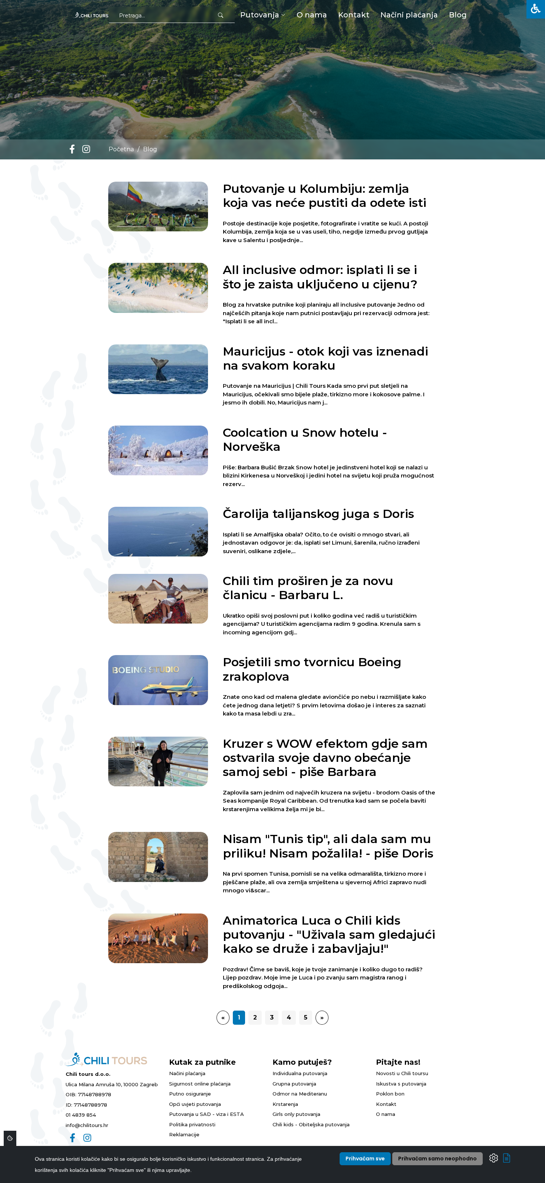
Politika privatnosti (192, 1124)
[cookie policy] (506, 1160)
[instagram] (86, 149)
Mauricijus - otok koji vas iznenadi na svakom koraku (325, 358)
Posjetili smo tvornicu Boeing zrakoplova (312, 669)
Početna (121, 149)
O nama (385, 1114)
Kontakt (386, 1104)
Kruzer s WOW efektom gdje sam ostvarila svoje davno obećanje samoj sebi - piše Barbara (325, 757)
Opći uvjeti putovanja (195, 1104)
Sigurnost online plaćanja (200, 1084)
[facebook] (72, 149)
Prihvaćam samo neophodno (437, 1158)
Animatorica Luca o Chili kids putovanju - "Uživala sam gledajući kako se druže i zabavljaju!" (329, 934)
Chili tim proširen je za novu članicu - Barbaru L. (308, 588)
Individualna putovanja (299, 1073)
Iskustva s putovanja (401, 1084)
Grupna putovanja (294, 1084)
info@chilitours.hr (87, 1125)
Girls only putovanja (296, 1114)
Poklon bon (390, 1094)
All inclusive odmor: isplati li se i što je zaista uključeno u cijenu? (320, 276)
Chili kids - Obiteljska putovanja (311, 1124)
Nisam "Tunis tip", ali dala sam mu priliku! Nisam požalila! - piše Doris (328, 846)
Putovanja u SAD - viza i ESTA (206, 1114)
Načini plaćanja (187, 1073)
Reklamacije (184, 1134)
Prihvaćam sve (365, 1158)
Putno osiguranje (190, 1094)
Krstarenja (285, 1104)
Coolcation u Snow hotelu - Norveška (305, 439)
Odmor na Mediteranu (299, 1094)
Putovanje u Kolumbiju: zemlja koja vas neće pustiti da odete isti (324, 195)
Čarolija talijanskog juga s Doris (318, 513)
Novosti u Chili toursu (402, 1073)
